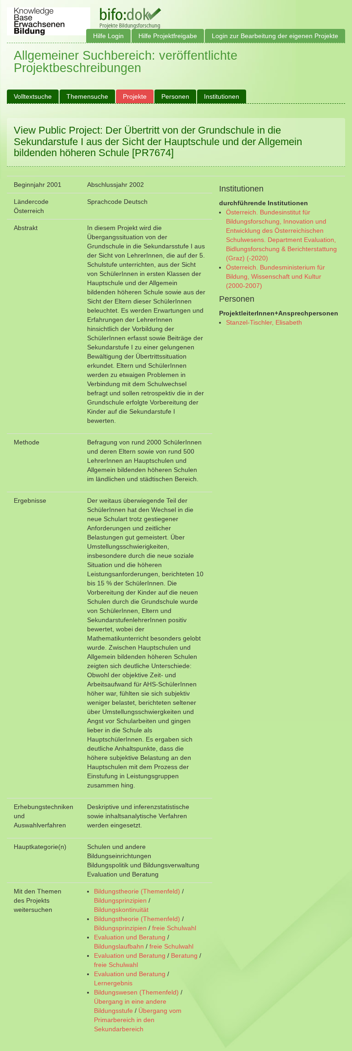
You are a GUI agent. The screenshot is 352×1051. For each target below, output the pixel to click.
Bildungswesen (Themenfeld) (136, 992)
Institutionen (221, 96)
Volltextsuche (33, 96)
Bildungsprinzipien (120, 900)
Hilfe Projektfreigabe (167, 35)
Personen (175, 96)
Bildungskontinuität (121, 909)
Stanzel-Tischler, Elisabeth (264, 322)
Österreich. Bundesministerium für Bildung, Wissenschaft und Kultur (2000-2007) (275, 276)
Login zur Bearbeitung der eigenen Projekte (275, 35)
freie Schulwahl (174, 928)
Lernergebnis (113, 983)
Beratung (184, 955)
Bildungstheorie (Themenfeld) (137, 891)
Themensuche (87, 96)
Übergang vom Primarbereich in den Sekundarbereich (138, 1020)
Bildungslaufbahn (119, 946)
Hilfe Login (108, 35)
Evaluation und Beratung (129, 937)
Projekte (135, 96)
